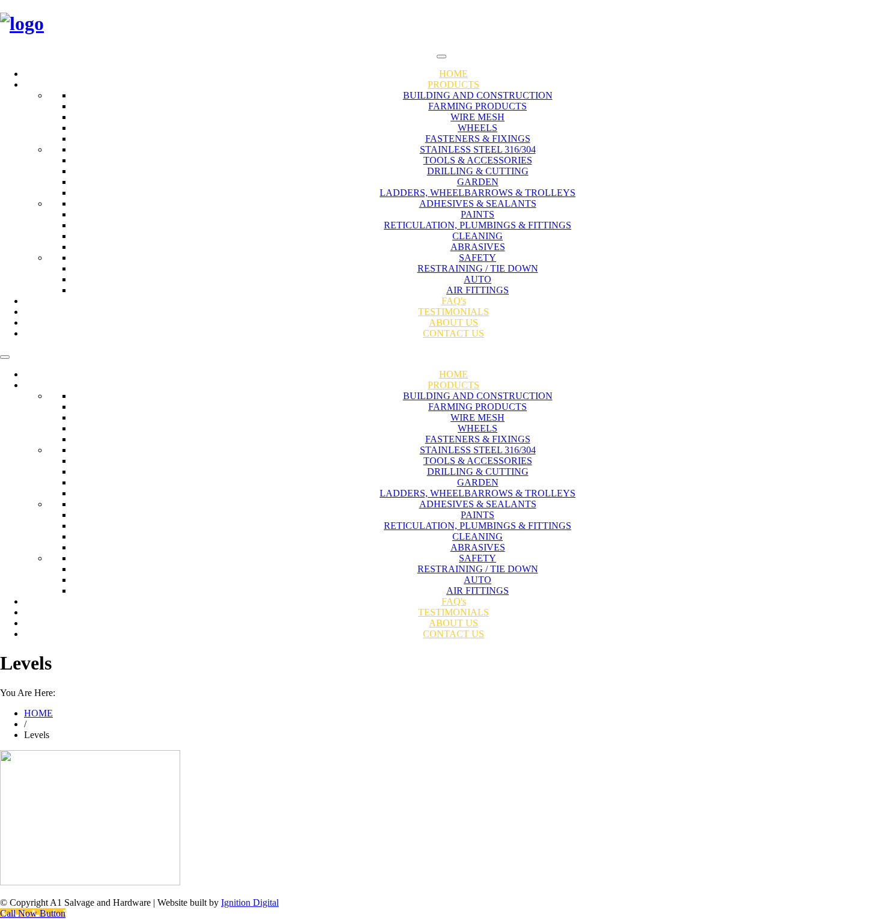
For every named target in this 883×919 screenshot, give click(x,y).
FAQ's (454, 301)
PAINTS (477, 214)
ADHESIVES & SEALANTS (477, 203)
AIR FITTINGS (477, 290)
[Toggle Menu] (441, 56)
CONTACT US (453, 333)
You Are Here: (27, 693)
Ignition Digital (250, 902)
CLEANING (477, 236)
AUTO (477, 279)
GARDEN (478, 182)
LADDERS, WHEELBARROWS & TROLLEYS (477, 193)
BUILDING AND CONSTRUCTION (478, 95)
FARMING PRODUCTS (477, 106)
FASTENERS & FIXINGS (477, 138)
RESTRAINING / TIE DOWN (477, 268)
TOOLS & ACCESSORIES (477, 160)
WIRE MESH (478, 117)
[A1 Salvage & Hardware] (441, 24)
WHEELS (477, 128)
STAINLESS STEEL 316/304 (478, 149)
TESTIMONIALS (453, 312)
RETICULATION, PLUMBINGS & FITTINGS (477, 225)
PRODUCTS (453, 84)
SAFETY (477, 257)
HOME (453, 74)
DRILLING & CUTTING (478, 171)
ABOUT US (453, 322)
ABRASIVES (478, 247)
